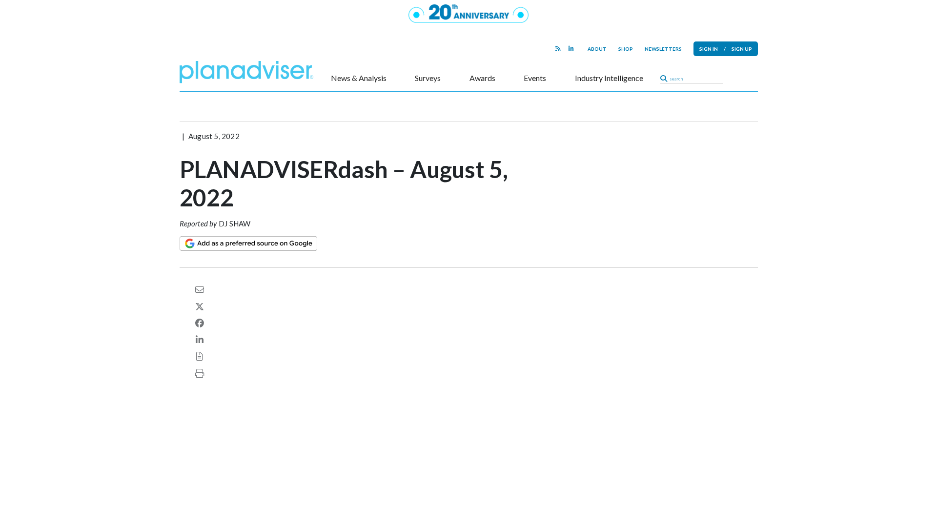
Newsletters (663, 48)
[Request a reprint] (199, 356)
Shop (625, 48)
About (597, 48)
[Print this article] (199, 373)
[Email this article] (199, 289)
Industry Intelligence (609, 78)
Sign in (708, 49)
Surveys (428, 78)
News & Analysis (359, 78)
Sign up (742, 49)
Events (535, 78)
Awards (482, 78)
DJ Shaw (234, 223)
